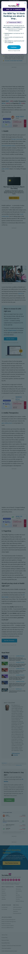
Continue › (14, 47)
